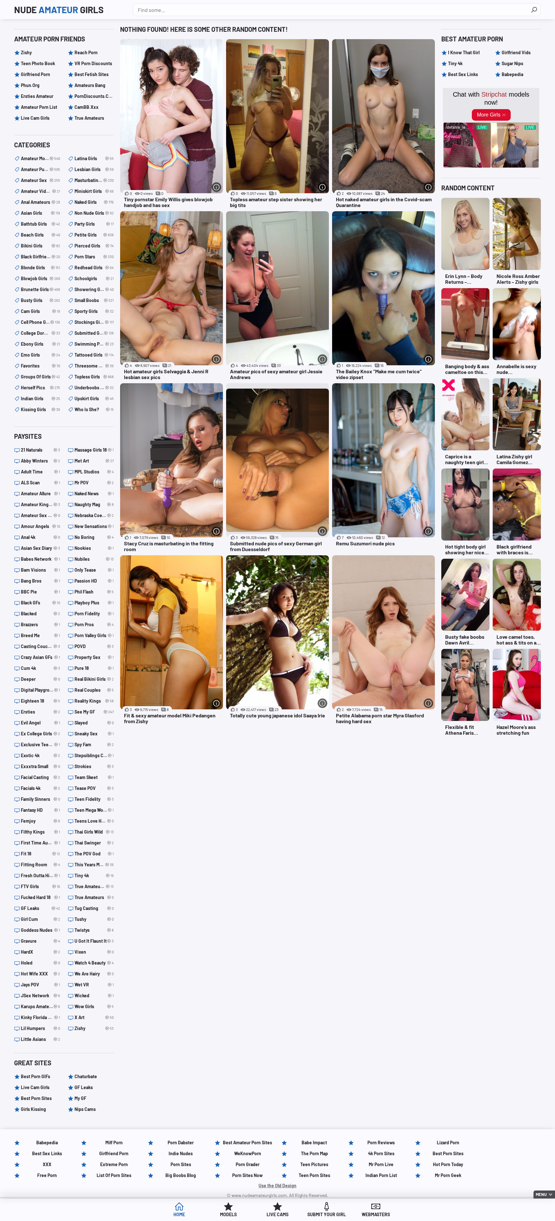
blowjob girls (40, 278)
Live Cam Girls (35, 118)
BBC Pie (40, 591)
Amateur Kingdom (40, 504)
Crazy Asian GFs (40, 657)
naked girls (94, 202)
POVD (94, 646)
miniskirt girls (94, 191)
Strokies (94, 766)
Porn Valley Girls (94, 635)
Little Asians (40, 1039)
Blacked (40, 613)
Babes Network (40, 559)
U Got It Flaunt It (94, 941)
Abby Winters (40, 460)
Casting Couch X (40, 646)
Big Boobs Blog (180, 1175)
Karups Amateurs (40, 1006)
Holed (40, 963)
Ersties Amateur (37, 96)
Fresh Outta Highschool (40, 875)
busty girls (40, 300)
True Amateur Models (94, 886)
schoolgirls (94, 278)
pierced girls (94, 245)
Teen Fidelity (94, 799)
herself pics (40, 387)
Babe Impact (314, 1142)
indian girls (40, 398)
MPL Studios (94, 471)
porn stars (94, 256)
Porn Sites (181, 1164)
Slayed (94, 722)
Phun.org (30, 85)
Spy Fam (94, 744)
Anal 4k (40, 537)
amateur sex (40, 180)
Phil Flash (94, 591)
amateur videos (40, 191)
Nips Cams (85, 1109)
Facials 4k (40, 788)
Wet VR (94, 984)
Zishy (26, 52)
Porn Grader (248, 1164)
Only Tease (94, 570)
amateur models (40, 158)
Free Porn (47, 1175)
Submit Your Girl (326, 1214)
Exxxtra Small (40, 766)
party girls (94, 224)
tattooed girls (94, 355)
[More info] (216, 187)
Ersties (40, 711)
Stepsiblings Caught (94, 755)
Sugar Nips (512, 63)
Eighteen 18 (40, 701)
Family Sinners (40, 799)
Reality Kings (94, 701)
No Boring (94, 537)
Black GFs (40, 602)
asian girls (40, 213)
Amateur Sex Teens (40, 515)
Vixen (94, 952)
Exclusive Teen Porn (40, 744)
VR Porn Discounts (93, 63)
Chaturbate (86, 1076)
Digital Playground (40, 690)
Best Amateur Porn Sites (247, 1142)
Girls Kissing (33, 1109)
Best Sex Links (463, 74)
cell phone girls (40, 322)
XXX (47, 1164)
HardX (40, 952)
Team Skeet (94, 777)
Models (228, 1214)
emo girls (40, 355)
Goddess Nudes (40, 930)
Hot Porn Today (448, 1164)
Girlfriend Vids (516, 52)
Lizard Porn (448, 1142)
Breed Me (40, 635)
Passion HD (94, 581)
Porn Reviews (381, 1142)
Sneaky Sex (94, 733)
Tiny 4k (94, 875)
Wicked (94, 995)
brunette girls (40, 289)
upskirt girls (94, 398)
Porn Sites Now (247, 1175)
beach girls (40, 235)
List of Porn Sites (114, 1175)
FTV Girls (40, 886)
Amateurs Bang (90, 85)
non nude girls (94, 213)
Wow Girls (94, 1006)
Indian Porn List (381, 1175)
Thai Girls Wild (94, 832)
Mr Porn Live (381, 1164)
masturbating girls (94, 180)
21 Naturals (40, 450)
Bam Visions (40, 570)
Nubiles (94, 559)
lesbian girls (94, 169)
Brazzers (40, 624)
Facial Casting (40, 777)
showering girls (94, 289)
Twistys (94, 930)
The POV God (94, 853)
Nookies (94, 548)
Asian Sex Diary (40, 548)
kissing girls (40, 409)
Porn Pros (94, 624)
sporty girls (94, 311)
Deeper (40, 679)
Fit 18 (40, 853)
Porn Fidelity (94, 613)
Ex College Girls (40, 733)
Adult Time (40, 471)
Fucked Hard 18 (40, 897)
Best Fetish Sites (92, 74)
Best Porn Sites (36, 1098)
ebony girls (40, 344)
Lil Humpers (40, 1028)
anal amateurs (40, 202)
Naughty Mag (94, 504)
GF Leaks (40, 908)
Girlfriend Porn (35, 74)
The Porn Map (314, 1153)
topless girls (94, 376)
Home (179, 1214)
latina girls (94, 158)
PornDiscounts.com (94, 96)
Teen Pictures (314, 1164)
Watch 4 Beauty (94, 963)
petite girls (94, 235)
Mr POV (94, 482)
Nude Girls (59, 9)
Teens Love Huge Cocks (94, 821)
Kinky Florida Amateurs (40, 1017)
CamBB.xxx (87, 107)
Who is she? (94, 409)
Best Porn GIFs (35, 1076)
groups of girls (40, 376)
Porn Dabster (181, 1142)
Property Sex (94, 657)
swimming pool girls (94, 344)
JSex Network (40, 995)
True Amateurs (89, 118)
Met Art (94, 460)
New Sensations (94, 526)
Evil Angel (40, 722)
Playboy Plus (94, 602)
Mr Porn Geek (448, 1175)
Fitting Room (40, 864)
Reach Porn (86, 52)
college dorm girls (40, 333)
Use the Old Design (277, 1185)
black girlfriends (40, 256)
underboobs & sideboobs (94, 387)
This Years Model (94, 864)
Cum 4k (40, 668)
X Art (94, 1017)
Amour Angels (40, 526)
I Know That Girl (464, 52)
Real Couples (94, 690)
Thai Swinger (94, 842)
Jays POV (40, 984)
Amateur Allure (40, 493)
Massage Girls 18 (94, 450)
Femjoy (40, 821)
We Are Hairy (94, 973)
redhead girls (94, 267)
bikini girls (40, 245)
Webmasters (376, 1214)
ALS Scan (40, 482)
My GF (80, 1098)
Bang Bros (40, 581)
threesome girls (94, 365)
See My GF (94, 711)
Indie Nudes (181, 1153)
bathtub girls (40, 224)
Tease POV (94, 788)
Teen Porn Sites (314, 1175)
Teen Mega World (94, 810)
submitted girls (94, 333)
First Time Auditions (40, 842)
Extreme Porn (114, 1164)
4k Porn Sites (381, 1153)
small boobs (94, 300)
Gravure (40, 941)
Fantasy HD (40, 810)
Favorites (40, 365)
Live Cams (277, 1214)
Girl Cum (40, 919)
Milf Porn (114, 1142)
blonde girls (40, 267)
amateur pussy (40, 169)
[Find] (534, 9)
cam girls (40, 311)
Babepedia (512, 74)
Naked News (94, 493)
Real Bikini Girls (94, 679)
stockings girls (94, 322)
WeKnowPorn (247, 1153)
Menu (541, 1194)
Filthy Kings (40, 832)
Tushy (94, 919)
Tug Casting (94, 908)
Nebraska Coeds (94, 515)
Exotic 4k (40, 755)
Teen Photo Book (38, 63)
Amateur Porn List (39, 107)
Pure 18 (94, 668)
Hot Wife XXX (40, 973)
